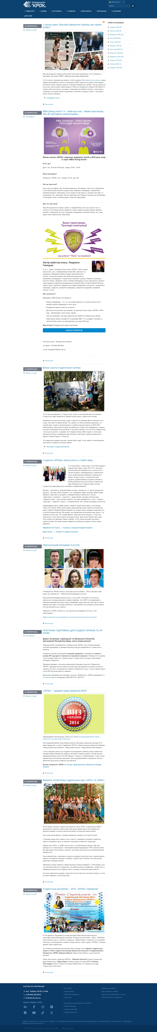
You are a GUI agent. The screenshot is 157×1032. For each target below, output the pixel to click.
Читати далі (49, 104)
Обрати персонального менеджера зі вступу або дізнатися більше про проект (70, 617)
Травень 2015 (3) (116, 27)
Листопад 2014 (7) (116, 49)
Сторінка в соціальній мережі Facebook (77, 528)
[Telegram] (27, 1014)
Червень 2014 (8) (116, 68)
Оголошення (30, 117)
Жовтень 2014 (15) (116, 53)
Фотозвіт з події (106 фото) (58, 447)
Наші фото (68, 997)
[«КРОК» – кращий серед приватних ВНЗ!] (74, 734)
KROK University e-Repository (112, 997)
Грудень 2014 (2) (116, 46)
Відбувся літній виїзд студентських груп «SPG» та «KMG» (73, 780)
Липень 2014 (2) (115, 64)
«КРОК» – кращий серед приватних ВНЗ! (65, 690)
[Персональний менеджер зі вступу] (74, 589)
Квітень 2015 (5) (115, 31)
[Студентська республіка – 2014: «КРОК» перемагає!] (74, 933)
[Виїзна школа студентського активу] (74, 412)
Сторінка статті (53, 98)
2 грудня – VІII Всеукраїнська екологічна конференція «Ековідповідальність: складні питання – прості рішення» (86, 1021)
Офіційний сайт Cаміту (51, 528)
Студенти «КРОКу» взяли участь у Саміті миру (68, 460)
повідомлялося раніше (92, 80)
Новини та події (31, 30)
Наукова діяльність (71, 1012)
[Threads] (54, 1014)
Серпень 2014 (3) (116, 60)
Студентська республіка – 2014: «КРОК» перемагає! (70, 889)
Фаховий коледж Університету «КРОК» (77, 1003)
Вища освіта (33, 1021)
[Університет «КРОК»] (36, 4)
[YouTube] (36, 1014)
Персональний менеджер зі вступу (61, 545)
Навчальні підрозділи (71, 994)
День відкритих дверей (110, 991)
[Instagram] (45, 1008)
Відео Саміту (47, 532)
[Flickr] (54, 1008)
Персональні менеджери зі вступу (114, 994)
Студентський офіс (71, 1009)
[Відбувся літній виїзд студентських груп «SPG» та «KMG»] (74, 824)
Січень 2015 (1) (115, 42)
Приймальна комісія (109, 988)
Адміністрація (69, 991)
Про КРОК (67, 988)
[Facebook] (36, 1008)
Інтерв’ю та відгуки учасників (67, 532)
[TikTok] (45, 1014)
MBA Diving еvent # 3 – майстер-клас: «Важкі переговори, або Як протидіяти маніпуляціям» (73, 112)
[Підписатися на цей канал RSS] (104, 22)
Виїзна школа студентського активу (62, 367)
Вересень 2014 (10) (116, 57)
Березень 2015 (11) (116, 34)
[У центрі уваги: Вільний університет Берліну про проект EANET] (74, 71)
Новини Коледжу (70, 1006)
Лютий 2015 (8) (115, 38)
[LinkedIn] (27, 1008)
